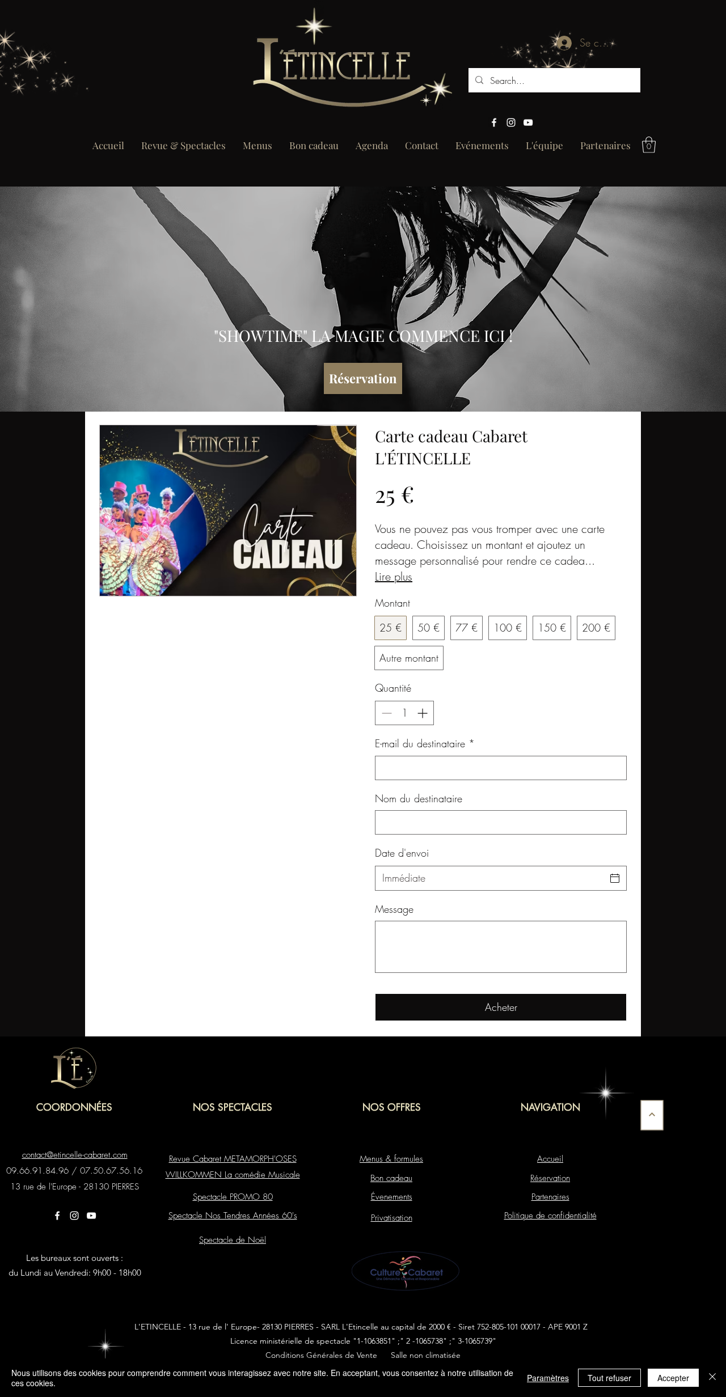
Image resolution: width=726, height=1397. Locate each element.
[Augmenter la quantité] (423, 713)
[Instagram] (511, 122)
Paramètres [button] (548, 1377)
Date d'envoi (402, 853)
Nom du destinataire (418, 798)
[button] (649, 145)
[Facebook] (494, 122)
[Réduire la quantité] (385, 713)
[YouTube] (528, 122)
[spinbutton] (404, 713)
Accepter (673, 1377)
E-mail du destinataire (425, 743)
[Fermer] (712, 1378)
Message (394, 909)
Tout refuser (609, 1377)
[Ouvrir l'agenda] (615, 878)
